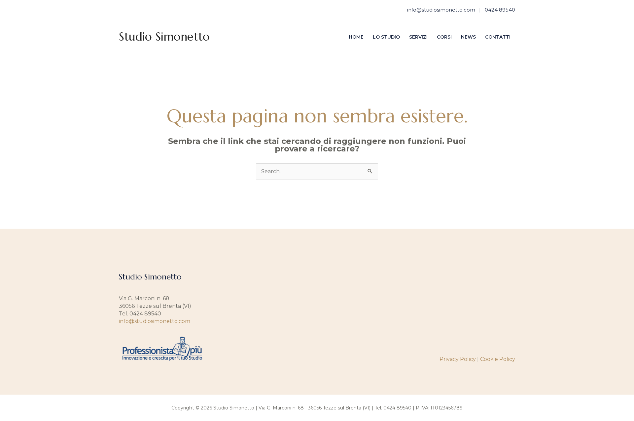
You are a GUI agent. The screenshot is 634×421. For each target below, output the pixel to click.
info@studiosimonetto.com (441, 10)
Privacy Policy (458, 359)
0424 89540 (500, 10)
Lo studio (386, 37)
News (468, 37)
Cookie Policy (497, 359)
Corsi (444, 37)
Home (356, 37)
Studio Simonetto (164, 36)
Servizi (418, 37)
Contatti (498, 37)
